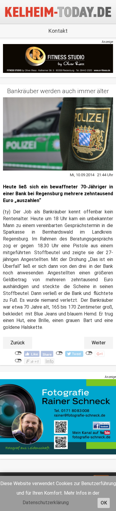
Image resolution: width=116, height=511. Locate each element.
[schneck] (58, 416)
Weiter (99, 343)
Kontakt (58, 31)
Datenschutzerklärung (46, 502)
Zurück (17, 343)
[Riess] (58, 58)
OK (104, 503)
